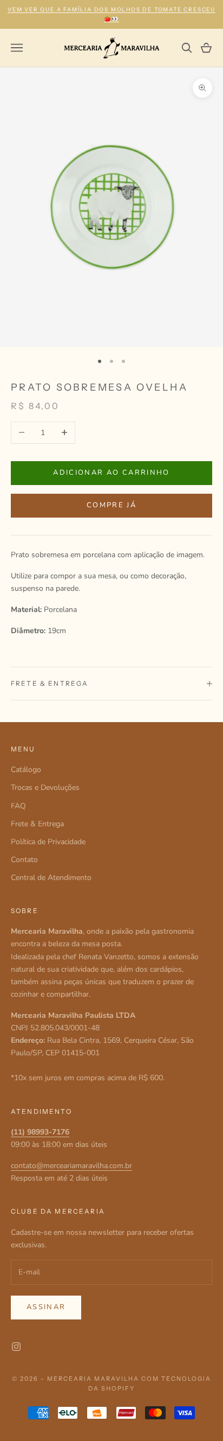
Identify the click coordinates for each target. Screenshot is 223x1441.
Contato (24, 860)
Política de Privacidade (48, 842)
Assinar (46, 1307)
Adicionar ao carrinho (111, 472)
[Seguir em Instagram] (16, 1346)
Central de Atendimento (51, 877)
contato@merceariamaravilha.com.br (71, 1166)
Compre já (111, 505)
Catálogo (26, 769)
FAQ (18, 806)
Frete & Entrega (37, 824)
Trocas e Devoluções (45, 787)
